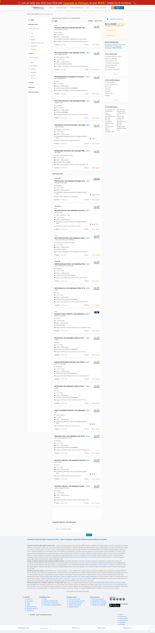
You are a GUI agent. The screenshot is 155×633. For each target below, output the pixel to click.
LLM (32, 33)
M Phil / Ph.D (34, 46)
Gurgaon (33, 69)
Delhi (32, 62)
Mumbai (33, 75)
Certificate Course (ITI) (37, 43)
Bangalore (33, 72)
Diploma (33, 40)
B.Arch (32, 36)
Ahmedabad (34, 66)
